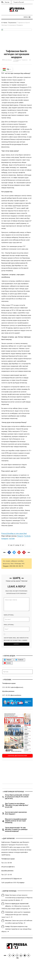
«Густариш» (20, 883)
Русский (21, 2)
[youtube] (21, 955)
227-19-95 (6, 695)
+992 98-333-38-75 (16, 566)
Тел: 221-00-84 (6, 863)
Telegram (6, 566)
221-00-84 (6, 687)
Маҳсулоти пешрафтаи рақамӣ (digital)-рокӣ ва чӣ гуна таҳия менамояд (16, 820)
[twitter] (13, 955)
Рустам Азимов (8, 60)
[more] (21, 900)
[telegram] (25, 955)
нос (11, 545)
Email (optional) (9, 624)
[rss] (28, 955)
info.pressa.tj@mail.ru (8, 867)
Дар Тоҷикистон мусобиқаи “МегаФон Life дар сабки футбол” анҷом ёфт (16, 805)
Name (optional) (9, 615)
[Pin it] (24, 552)
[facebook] (9, 955)
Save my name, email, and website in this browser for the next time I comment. (16, 639)
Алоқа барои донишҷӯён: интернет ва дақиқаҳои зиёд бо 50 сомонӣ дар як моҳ (17, 796)
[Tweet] (14, 552)
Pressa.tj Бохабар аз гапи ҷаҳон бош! (14, 533)
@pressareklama (16, 695)
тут (23, 545)
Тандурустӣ (18, 60)
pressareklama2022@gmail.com (11, 879)
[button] (27, 17)
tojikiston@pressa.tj (17, 687)
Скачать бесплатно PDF (17, 756)
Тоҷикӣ (15, 2)
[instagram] (17, 955)
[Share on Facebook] (9, 552)
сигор (17, 545)
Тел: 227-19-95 (6, 875)
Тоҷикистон (12, 23)
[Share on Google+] (19, 552)
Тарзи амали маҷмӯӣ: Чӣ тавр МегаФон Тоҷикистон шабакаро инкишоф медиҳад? (16, 829)
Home (5, 23)
